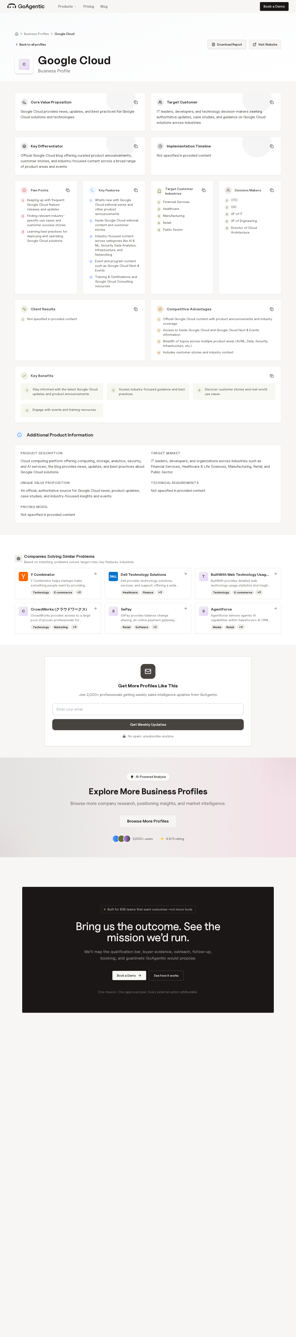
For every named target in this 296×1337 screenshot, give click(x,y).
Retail (167, 222)
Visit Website (267, 44)
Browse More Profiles (148, 821)
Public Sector (173, 229)
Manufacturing (174, 216)
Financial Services (176, 202)
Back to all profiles (32, 44)
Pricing (88, 6)
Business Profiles (36, 34)
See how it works (166, 975)
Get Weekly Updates (148, 724)
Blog (104, 6)
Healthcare (171, 209)
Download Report (229, 44)
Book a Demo (274, 6)
